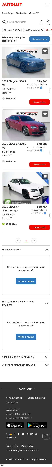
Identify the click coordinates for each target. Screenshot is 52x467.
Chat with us (12, 402)
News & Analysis (14, 397)
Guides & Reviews (36, 397)
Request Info (39, 101)
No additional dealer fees (37, 84)
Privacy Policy (27, 446)
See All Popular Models (18, 413)
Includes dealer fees (39, 210)
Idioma (9, 437)
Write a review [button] (26, 281)
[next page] (33, 240)
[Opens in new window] (15, 425)
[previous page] (18, 240)
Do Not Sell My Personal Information (22, 450)
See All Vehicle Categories (19, 417)
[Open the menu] (47, 4)
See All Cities (12, 409)
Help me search (39, 38)
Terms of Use (12, 446)
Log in (46, 436)
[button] (41, 21)
